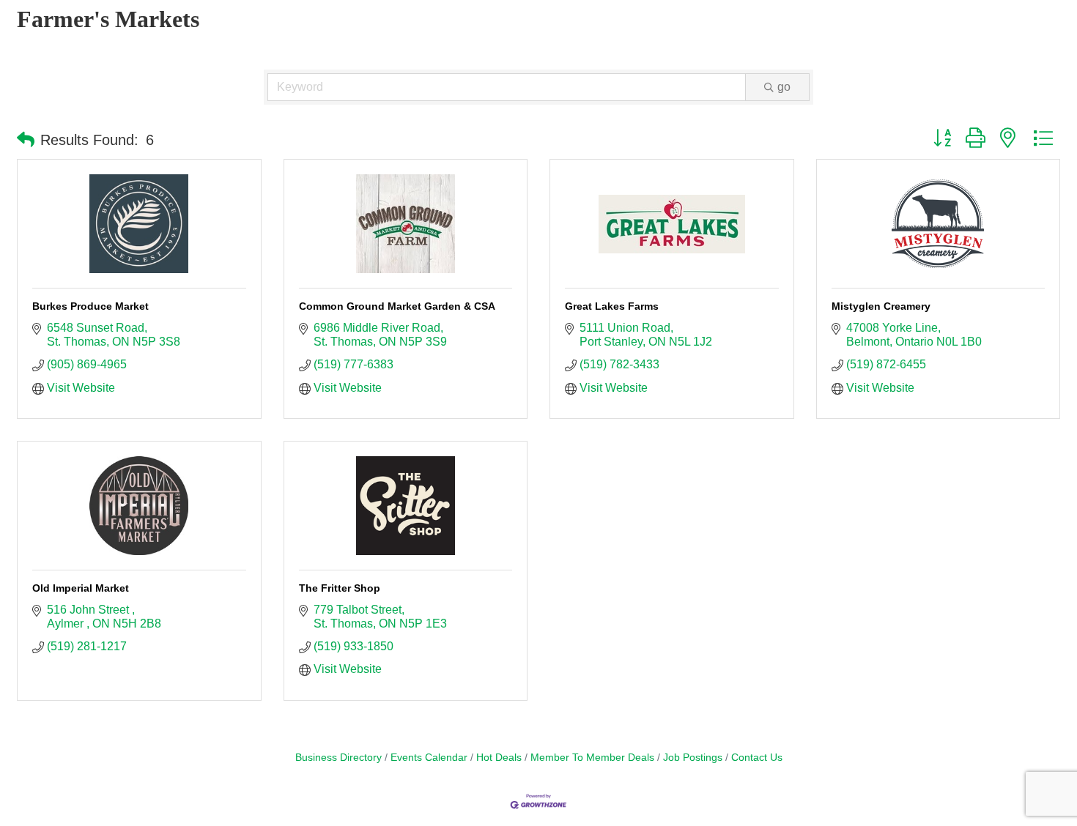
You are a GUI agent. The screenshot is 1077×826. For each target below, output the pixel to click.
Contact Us (756, 757)
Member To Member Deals (592, 757)
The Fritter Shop (339, 588)
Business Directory (338, 757)
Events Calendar (429, 757)
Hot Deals (499, 757)
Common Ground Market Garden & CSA (397, 306)
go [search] (784, 87)
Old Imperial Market (80, 588)
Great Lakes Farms (612, 306)
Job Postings (692, 757)
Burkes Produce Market (90, 306)
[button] (25, 140)
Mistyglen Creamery (881, 306)
